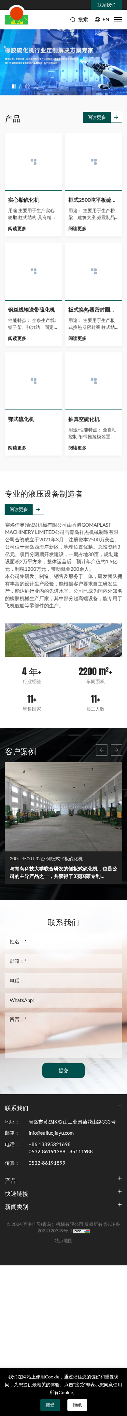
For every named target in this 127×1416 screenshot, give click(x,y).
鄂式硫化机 (21, 418)
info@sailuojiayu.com (51, 1133)
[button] (101, 750)
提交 (63, 1070)
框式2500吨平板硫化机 (93, 199)
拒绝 (77, 1405)
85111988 (81, 1151)
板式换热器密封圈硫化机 (93, 309)
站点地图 (63, 1240)
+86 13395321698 (50, 1144)
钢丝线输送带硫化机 (31, 309)
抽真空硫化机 (84, 418)
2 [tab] (15, 86)
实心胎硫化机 (23, 199)
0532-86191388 (47, 1151)
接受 (50, 1405)
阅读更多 (97, 117)
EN (106, 19)
